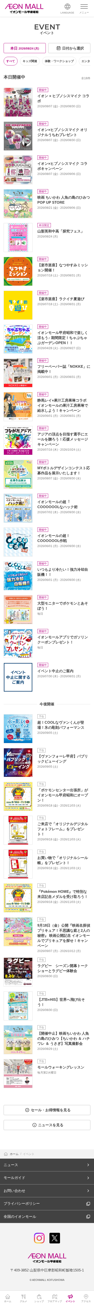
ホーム (14, 1154)
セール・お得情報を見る (51, 1110)
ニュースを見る (50, 1125)
